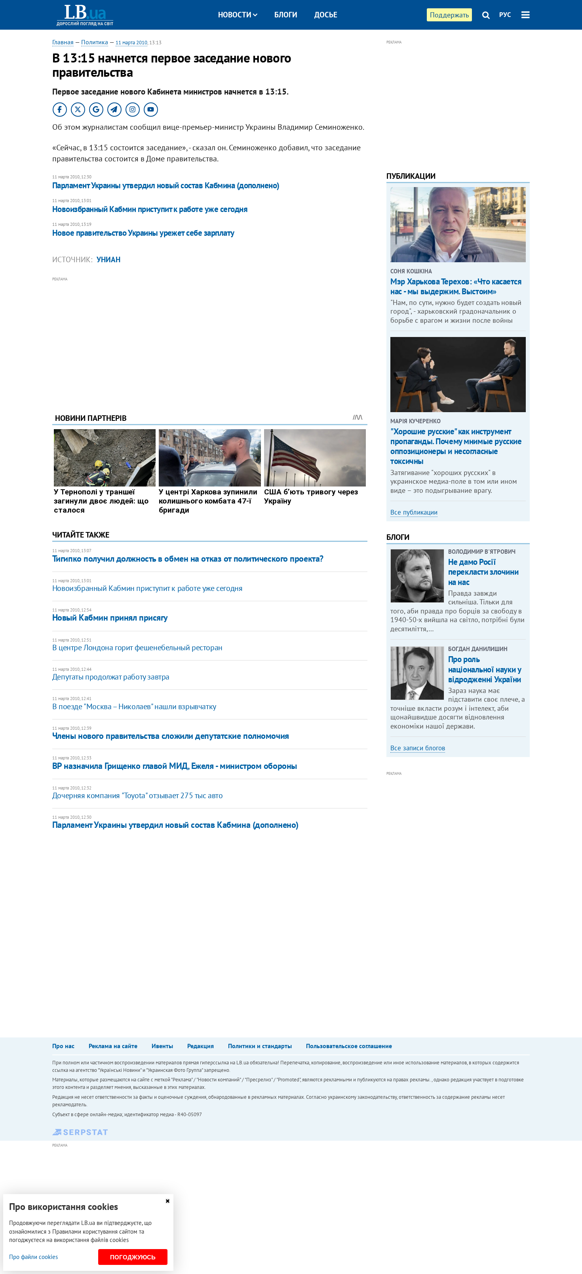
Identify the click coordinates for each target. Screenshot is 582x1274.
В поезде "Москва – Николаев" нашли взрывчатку (134, 706)
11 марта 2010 (131, 42)
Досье (325, 14)
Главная (63, 42)
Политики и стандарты (260, 1046)
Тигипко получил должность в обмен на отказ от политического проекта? (187, 558)
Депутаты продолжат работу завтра (110, 677)
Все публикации (413, 512)
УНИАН (108, 259)
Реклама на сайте (113, 1046)
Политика (94, 42)
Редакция (200, 1046)
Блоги (285, 14)
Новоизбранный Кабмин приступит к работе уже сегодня (149, 209)
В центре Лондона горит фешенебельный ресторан (137, 647)
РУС (505, 14)
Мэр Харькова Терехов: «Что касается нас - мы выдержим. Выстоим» (455, 286)
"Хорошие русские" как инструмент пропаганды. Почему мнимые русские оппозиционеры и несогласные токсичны (455, 446)
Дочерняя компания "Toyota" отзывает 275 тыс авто (137, 795)
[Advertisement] (209, 339)
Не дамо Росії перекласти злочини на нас (483, 572)
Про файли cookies (33, 1257)
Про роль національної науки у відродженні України (484, 669)
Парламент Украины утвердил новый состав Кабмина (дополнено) (166, 185)
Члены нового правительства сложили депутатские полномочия (170, 735)
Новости (234, 14)
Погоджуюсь (133, 1257)
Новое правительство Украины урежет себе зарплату (143, 232)
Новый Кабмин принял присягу (110, 617)
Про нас (63, 1046)
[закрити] (167, 1201)
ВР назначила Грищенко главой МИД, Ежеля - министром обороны (174, 765)
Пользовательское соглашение (349, 1046)
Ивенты (162, 1046)
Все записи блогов (417, 748)
